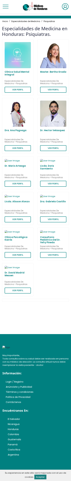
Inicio (5, 21)
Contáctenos (13, 402)
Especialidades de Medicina (25, 21)
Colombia (13, 434)
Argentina (13, 454)
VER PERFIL (17, 89)
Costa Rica (14, 449)
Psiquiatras (49, 21)
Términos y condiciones (19, 392)
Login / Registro (14, 381)
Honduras (13, 429)
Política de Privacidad (18, 397)
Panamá (13, 444)
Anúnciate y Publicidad (19, 386)
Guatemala (14, 439)
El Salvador (14, 419)
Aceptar (40, 477)
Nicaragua (13, 424)
